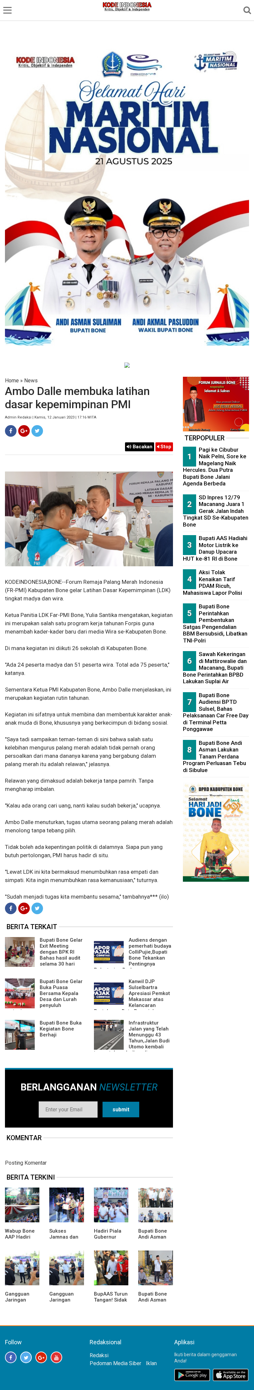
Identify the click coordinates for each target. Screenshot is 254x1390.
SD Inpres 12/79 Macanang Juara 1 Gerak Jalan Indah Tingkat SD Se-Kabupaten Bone (215, 511)
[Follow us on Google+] (41, 1357)
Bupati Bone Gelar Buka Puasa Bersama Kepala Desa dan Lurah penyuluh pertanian (44, 996)
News (31, 380)
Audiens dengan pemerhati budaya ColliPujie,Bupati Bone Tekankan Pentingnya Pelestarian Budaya (132, 955)
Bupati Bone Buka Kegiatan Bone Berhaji (61, 1029)
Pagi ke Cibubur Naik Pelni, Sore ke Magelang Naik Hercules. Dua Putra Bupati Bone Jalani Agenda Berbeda (214, 466)
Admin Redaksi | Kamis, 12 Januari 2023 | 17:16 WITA (50, 417)
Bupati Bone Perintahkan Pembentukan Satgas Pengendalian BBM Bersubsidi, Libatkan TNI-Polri (215, 623)
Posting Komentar (26, 1163)
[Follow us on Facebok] (11, 1357)
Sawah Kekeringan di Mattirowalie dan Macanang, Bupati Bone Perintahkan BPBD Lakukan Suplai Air (215, 668)
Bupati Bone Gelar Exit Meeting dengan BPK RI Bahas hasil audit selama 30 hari (61, 952)
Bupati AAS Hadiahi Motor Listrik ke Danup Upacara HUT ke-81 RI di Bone (215, 548)
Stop (165, 447)
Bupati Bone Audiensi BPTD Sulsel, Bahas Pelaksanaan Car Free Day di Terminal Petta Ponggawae (215, 712)
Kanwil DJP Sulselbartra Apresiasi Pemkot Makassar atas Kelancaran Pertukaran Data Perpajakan (132, 996)
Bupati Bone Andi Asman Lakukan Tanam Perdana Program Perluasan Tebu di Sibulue (214, 756)
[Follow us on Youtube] (56, 1357)
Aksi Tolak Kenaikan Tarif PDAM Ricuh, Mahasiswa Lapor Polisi (212, 582)
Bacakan (141, 447)
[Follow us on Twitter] (26, 1357)
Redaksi (99, 1355)
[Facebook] (11, 431)
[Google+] (24, 431)
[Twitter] (37, 431)
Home (12, 380)
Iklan (151, 1363)
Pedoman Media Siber (115, 1363)
